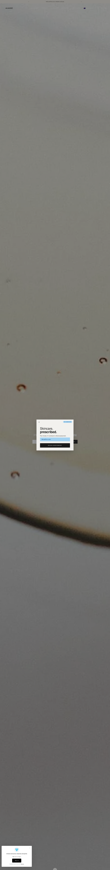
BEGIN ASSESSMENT (55, 445)
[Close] (39, 422)
